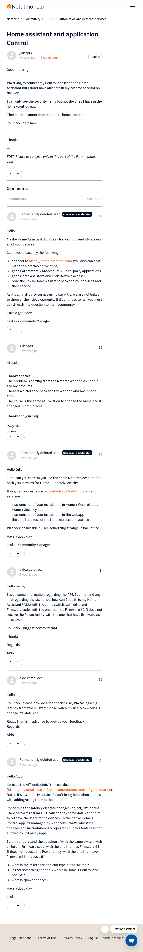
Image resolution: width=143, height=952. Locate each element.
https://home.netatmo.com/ (50, 261)
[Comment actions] (100, 216)
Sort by (93, 199)
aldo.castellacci (31, 569)
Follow (95, 57)
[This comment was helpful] (10, 330)
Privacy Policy (72, 938)
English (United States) (105, 938)
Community (32, 19)
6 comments (49, 58)
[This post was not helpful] (18, 174)
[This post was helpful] (10, 174)
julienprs (25, 53)
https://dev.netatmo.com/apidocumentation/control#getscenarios (59, 790)
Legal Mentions (20, 938)
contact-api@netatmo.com (69, 491)
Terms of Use (47, 938)
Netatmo (13, 19)
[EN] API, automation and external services (75, 19)
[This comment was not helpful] (18, 330)
